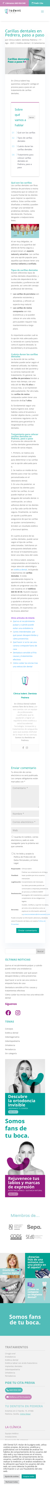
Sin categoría (11, 1053)
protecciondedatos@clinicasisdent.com (36, 914)
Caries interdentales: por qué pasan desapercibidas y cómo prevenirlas (25, 635)
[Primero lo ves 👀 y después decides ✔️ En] (12, 1265)
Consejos (9, 1028)
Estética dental (23, 43)
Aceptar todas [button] (28, 1476)
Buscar (40, 951)
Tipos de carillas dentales (24, 139)
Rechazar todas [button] (12, 1482)
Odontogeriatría (12, 1037)
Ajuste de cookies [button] (12, 1476)
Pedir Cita (38, 3)
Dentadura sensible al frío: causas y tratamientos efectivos (25, 656)
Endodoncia (10, 1356)
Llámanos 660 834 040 (15, 3)
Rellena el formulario (19, 1396)
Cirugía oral (10, 1353)
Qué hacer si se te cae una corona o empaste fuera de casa (25, 645)
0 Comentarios (38, 43)
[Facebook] (23, 747)
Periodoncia (10, 1049)
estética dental (20, 569)
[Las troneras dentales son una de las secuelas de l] (12, 1290)
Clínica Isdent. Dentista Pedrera (23, 40)
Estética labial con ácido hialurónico (21, 1363)
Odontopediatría (12, 1041)
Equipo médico (11, 1433)
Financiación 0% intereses (16, 1440)
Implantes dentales (13, 1366)
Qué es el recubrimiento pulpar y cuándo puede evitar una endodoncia (24, 624)
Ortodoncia (10, 1045)
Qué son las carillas (26, 132)
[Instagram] (27, 747)
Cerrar (31, 117)
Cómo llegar (25, 1414)
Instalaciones (11, 1436)
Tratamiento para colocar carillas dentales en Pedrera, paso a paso (25, 161)
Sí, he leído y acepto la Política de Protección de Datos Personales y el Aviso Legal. (26, 858)
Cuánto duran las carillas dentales (25, 148)
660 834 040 (15, 1390)
